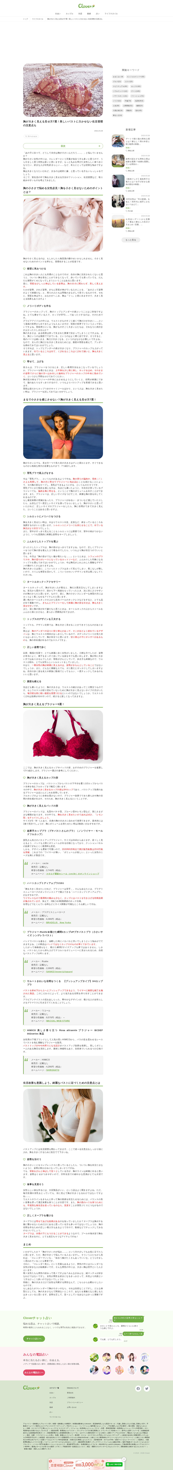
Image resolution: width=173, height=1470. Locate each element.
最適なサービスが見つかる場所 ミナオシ (46, 1446)
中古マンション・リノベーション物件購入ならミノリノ (87, 1426)
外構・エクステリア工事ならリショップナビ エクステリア (48, 1428)
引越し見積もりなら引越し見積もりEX (131, 1424)
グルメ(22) (117, 81)
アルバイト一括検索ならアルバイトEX (37, 1424)
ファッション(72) (137, 96)
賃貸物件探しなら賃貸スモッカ (104, 1424)
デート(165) (135, 91)
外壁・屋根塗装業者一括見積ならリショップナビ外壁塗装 (122, 1428)
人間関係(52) (128, 106)
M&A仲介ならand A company (109, 1444)
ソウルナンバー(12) (120, 91)
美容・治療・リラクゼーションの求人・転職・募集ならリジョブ (50, 1435)
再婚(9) (129, 110)
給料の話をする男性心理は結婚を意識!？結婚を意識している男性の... (138, 161)
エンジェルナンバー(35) (136, 77)
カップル (69, 14)
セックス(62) (136, 86)
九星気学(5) (139, 101)
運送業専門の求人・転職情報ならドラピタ (82, 1444)
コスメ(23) (129, 81)
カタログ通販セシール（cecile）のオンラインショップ (72, 874)
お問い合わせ (72, 1407)
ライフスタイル (111, 14)
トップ (25, 19)
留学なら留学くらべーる (130, 1430)
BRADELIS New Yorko (58, 923)
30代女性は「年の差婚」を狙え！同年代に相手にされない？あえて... (138, 201)
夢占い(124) (117, 115)
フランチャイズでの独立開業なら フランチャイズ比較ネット (98, 1430)
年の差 (130, 211)
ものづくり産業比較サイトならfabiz (93, 1433)
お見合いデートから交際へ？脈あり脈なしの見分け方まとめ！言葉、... (138, 222)
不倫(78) (128, 101)
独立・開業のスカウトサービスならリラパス (103, 1446)
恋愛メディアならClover (116, 1433)
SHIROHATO (52, 1070)
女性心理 (131, 191)
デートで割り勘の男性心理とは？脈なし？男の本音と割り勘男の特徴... (138, 141)
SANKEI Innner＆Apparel (59, 972)
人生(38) (116, 106)
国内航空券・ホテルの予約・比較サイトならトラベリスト (115, 1440)
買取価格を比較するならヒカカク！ (133, 1446)
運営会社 (70, 1393)
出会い (58, 14)
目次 (63, 146)
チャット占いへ (34, 1339)
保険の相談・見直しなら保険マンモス (37, 1449)
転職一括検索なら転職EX (62, 1424)
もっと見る (131, 240)
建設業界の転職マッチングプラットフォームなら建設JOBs (99, 1442)
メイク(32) (117, 101)
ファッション (32, 136)
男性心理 (131, 151)
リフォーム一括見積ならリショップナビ (85, 1428)
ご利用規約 (71, 1398)
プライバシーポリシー (75, 1402)
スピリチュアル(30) (120, 86)
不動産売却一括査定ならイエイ (74, 1446)
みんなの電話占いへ (34, 1372)
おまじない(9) (118, 77)
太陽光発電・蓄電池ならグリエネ (63, 1430)
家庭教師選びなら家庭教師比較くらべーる (62, 1433)
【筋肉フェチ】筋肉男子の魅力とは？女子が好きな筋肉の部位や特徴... (138, 181)
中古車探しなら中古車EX (117, 1426)
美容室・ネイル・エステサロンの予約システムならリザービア (97, 1435)
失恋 (80, 14)
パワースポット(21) (120, 96)
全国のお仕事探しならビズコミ (81, 1440)
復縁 (89, 14)
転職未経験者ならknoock (82, 1424)
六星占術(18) (118, 110)
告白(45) (139, 110)
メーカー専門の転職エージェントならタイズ (49, 1444)
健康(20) (139, 106)
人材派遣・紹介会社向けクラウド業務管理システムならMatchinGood (63, 1437)
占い (98, 14)
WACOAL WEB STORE (58, 1021)
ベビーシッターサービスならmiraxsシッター (60, 1442)
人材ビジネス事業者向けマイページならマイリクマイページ (111, 1437)
